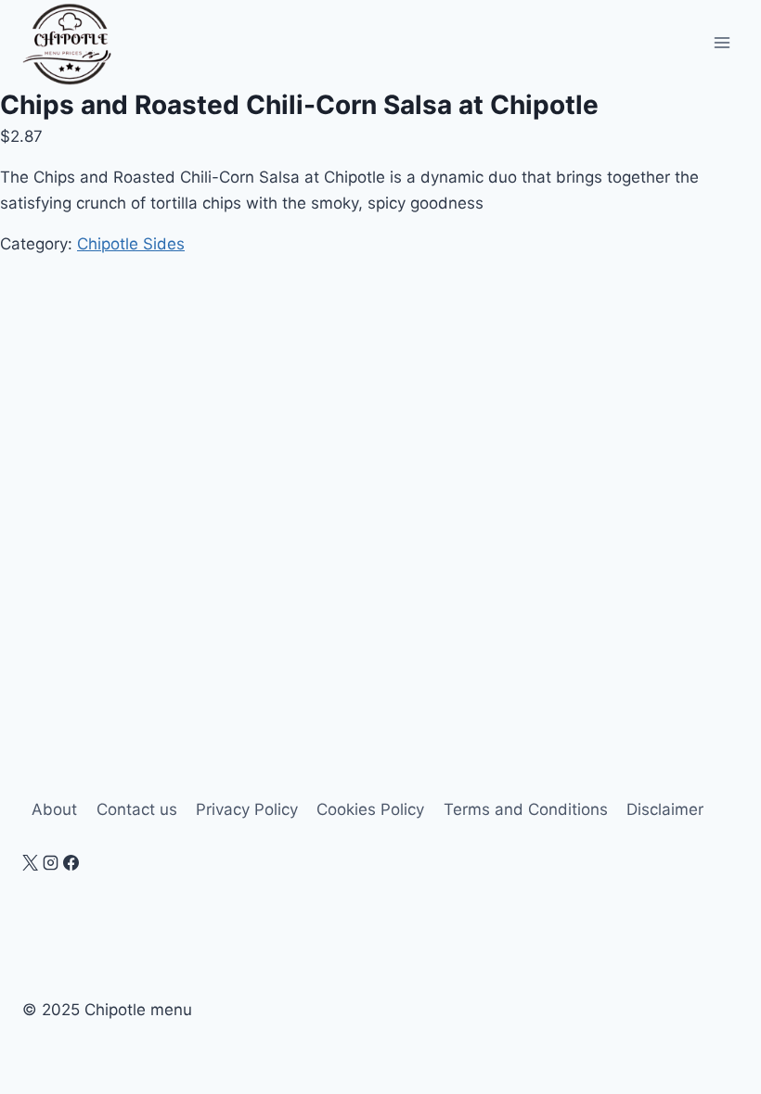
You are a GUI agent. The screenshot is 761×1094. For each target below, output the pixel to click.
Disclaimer (664, 809)
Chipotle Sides (131, 244)
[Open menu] (721, 43)
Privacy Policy (247, 809)
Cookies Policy (370, 809)
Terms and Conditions (526, 809)
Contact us (137, 809)
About (54, 809)
